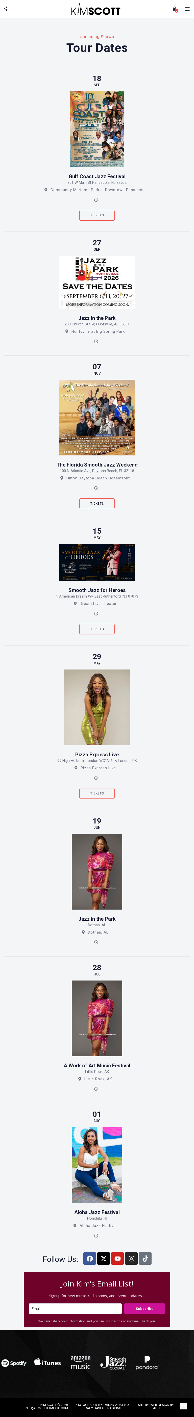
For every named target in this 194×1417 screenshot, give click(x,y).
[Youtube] (117, 1258)
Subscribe (145, 1308)
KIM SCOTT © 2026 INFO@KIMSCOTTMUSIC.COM (46, 1406)
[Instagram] (131, 1258)
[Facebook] (89, 1258)
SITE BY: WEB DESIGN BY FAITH (156, 1406)
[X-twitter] (103, 1258)
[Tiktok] (145, 1258)
